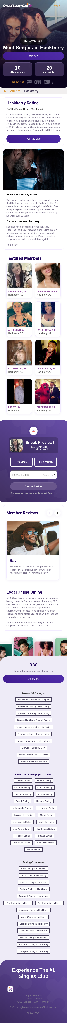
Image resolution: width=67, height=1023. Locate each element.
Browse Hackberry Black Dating (33, 713)
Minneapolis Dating (22, 822)
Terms (28, 998)
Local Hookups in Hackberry (33, 930)
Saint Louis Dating (21, 842)
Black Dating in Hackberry (33, 875)
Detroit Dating (22, 801)
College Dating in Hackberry (33, 889)
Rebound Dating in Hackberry (33, 944)
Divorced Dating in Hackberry (33, 896)
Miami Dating (46, 815)
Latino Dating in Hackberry (33, 917)
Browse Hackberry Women (33, 761)
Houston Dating (43, 801)
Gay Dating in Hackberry (49, 903)
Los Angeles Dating (23, 815)
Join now (33, 56)
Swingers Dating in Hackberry (33, 951)
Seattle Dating (34, 849)
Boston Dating (44, 780)
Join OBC (33, 678)
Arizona (15, 91)
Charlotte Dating (22, 787)
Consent (28, 1002)
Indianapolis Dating (21, 808)
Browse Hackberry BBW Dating (33, 706)
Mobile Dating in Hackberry (33, 937)
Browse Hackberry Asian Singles (33, 699)
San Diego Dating (46, 842)
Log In (57, 5)
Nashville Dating (46, 822)
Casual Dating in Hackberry (33, 882)
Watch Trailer (35, 41)
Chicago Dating (45, 787)
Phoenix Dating (22, 836)
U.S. (4, 91)
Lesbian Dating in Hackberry (34, 923)
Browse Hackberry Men (33, 748)
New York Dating (20, 829)
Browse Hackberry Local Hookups (33, 741)
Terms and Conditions (47, 493)
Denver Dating (45, 794)
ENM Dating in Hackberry (18, 903)
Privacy (38, 998)
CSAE (19, 1002)
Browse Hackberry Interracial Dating (33, 727)
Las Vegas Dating (46, 808)
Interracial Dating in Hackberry (33, 910)
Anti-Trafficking (42, 1002)
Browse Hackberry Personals (33, 754)
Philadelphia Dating (45, 829)
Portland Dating (44, 836)
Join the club (33, 138)
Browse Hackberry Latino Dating (33, 734)
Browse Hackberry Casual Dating (33, 720)
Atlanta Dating (23, 780)
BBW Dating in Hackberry (33, 868)
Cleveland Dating (23, 794)
